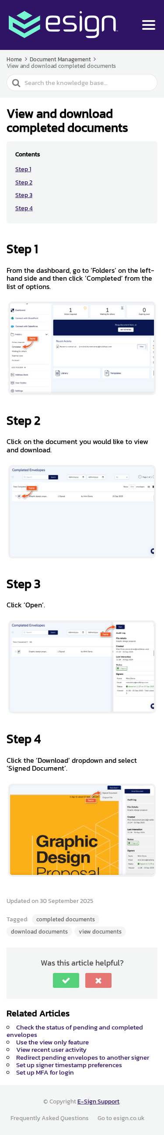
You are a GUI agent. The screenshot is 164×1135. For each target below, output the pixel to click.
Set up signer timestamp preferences (69, 1065)
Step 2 (23, 182)
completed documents (65, 919)
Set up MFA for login (45, 1072)
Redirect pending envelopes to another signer (82, 1057)
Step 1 (23, 169)
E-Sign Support (98, 1101)
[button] (66, 980)
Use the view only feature (52, 1042)
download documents (39, 931)
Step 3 (23, 195)
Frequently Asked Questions (49, 1118)
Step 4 (24, 208)
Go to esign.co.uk (121, 1118)
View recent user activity (51, 1049)
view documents (100, 931)
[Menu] (148, 25)
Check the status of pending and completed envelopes (75, 1031)
